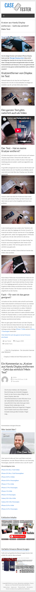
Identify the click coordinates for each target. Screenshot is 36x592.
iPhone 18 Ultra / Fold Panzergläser (12, 473)
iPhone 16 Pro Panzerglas (9, 509)
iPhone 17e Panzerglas (8, 495)
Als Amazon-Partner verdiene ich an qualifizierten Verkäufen (19, 588)
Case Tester (7, 341)
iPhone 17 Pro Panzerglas (9, 487)
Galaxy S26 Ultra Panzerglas (10, 502)
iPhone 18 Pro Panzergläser (10, 480)
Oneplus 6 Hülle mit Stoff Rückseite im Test (16, 357)
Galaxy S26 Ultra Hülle (8, 498)
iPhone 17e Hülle (6, 491)
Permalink (16, 381)
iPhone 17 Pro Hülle (7, 484)
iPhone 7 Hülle (20, 329)
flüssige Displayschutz (17, 58)
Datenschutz (6, 587)
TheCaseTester (21, 587)
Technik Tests (8, 343)
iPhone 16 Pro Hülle (7, 505)
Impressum (14, 587)
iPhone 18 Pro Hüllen (8, 477)
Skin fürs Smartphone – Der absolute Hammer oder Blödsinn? (17, 351)
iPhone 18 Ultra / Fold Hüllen (10, 470)
